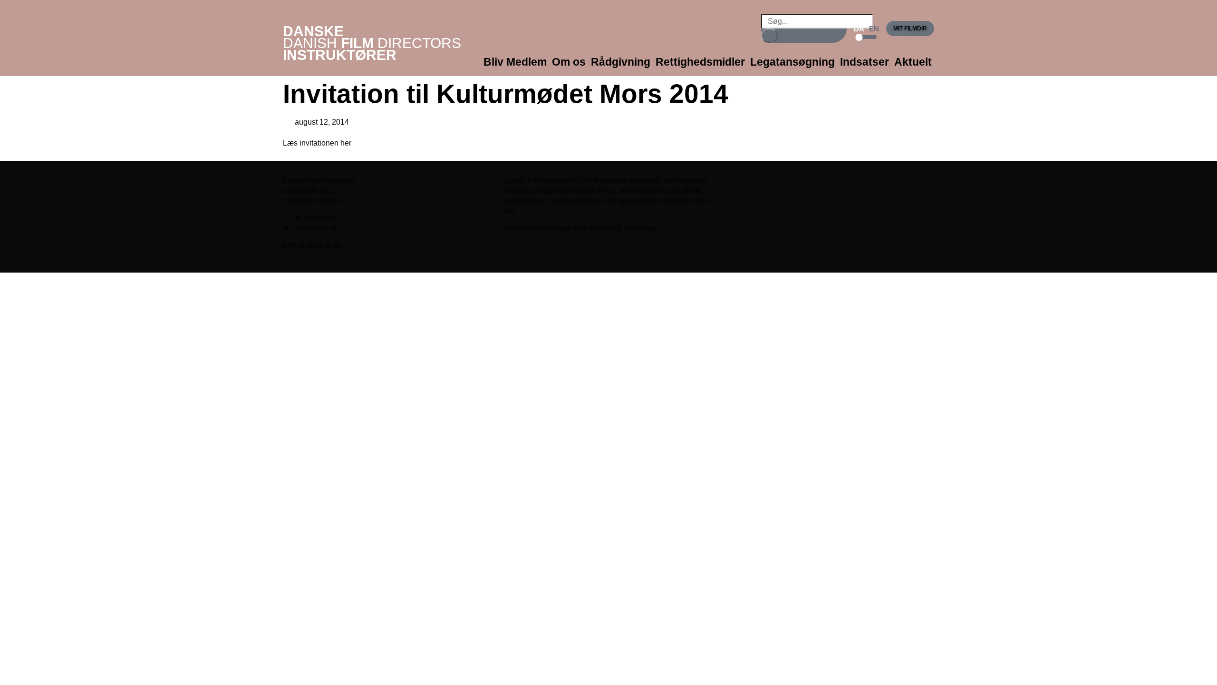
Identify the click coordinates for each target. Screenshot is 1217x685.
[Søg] (769, 36)
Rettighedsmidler (700, 62)
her (345, 143)
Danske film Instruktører (372, 43)
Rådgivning (620, 62)
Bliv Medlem (515, 62)
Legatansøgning (792, 62)
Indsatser (864, 62)
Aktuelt (913, 62)
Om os (569, 62)
